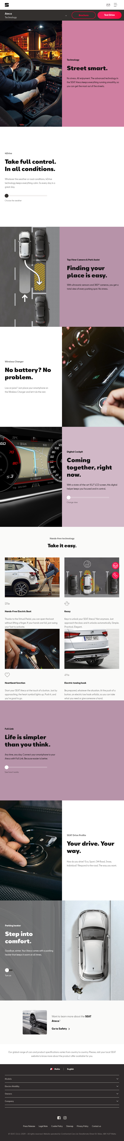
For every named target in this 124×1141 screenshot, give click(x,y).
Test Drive (109, 15)
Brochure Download (83, 16)
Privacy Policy (82, 1126)
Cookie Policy (57, 1126)
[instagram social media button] (65, 1118)
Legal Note (43, 1126)
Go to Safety (59, 1028)
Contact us (96, 1126)
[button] (32, 577)
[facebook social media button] (59, 1118)
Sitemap (69, 1126)
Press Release (29, 1126)
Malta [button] (57, 1069)
